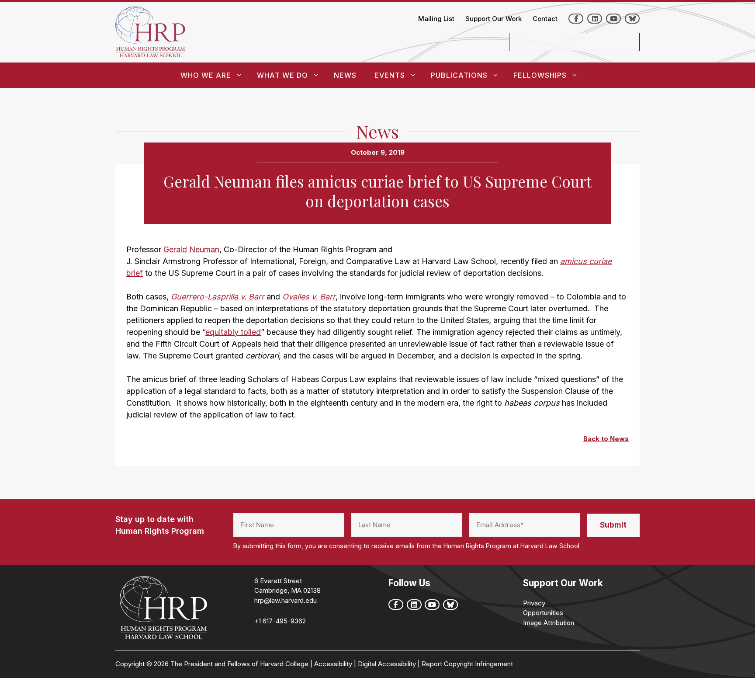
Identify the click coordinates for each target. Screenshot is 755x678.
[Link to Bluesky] (632, 19)
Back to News (606, 439)
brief (134, 273)
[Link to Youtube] (613, 19)
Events (389, 75)
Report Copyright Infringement (467, 664)
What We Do (282, 75)
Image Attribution (548, 623)
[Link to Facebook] (575, 19)
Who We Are (205, 75)
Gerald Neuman (191, 249)
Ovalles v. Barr (309, 296)
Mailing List (436, 18)
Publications (459, 75)
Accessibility (333, 664)
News (345, 75)
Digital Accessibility (387, 664)
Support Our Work (493, 18)
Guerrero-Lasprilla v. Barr (217, 296)
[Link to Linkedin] (594, 19)
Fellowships (540, 75)
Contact (545, 18)
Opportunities (543, 612)
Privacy (534, 603)
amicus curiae (586, 261)
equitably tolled (233, 332)
